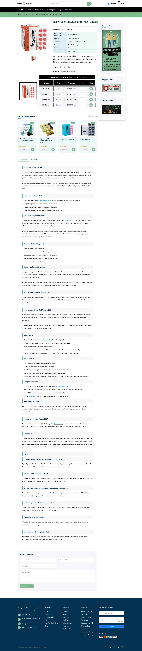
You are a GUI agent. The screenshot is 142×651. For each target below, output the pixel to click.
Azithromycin (50, 10)
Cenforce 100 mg (87, 635)
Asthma (65, 620)
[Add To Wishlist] (97, 22)
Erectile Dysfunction (25, 10)
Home (20, 14)
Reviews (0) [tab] (34, 159)
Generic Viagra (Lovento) (86, 618)
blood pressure (64, 386)
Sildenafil (68, 220)
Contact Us (48, 614)
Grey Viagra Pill (85, 139)
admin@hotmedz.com (27, 624)
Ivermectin (39, 10)
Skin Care (66, 617)
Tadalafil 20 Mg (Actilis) (86, 612)
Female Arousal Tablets (67, 139)
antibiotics (32, 396)
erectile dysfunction (43, 200)
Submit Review (28, 586)
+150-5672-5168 (26, 615)
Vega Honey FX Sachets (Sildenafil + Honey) (46, 140)
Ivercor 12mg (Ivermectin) (85, 627)
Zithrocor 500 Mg (87, 632)
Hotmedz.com (58, 424)
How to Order (49, 617)
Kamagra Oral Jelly (87, 623)
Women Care (67, 623)
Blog (59, 10)
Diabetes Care (67, 629)
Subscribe (111, 626)
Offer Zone (68, 10)
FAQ (46, 620)
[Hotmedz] (25, 3)
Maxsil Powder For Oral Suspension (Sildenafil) (26, 139)
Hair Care (66, 626)
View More (92, 116)
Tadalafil (66, 614)
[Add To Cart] (32, 149)
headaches (48, 340)
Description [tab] (23, 159)
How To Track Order (52, 623)
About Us (48, 611)
